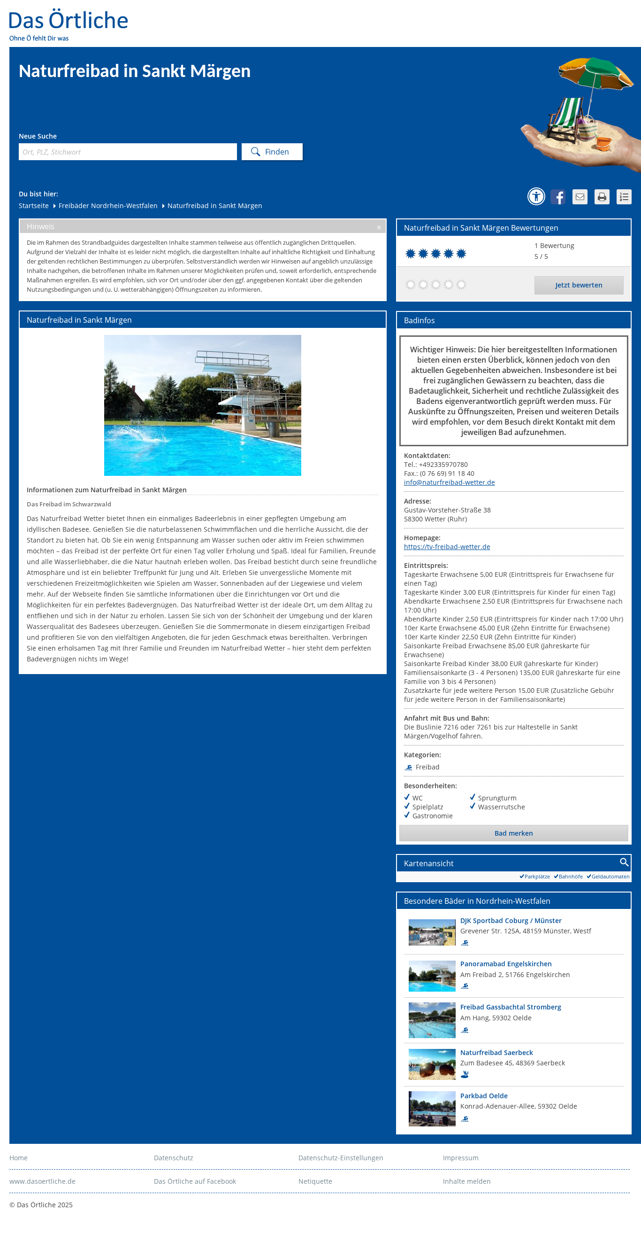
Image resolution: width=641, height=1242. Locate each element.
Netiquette (315, 1181)
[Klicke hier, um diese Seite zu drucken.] (602, 196)
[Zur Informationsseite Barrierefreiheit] (536, 196)
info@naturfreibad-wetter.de (449, 482)
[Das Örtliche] (72, 14)
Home (18, 1157)
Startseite (34, 205)
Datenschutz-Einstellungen (340, 1157)
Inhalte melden (467, 1181)
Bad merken (514, 833)
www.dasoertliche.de (42, 1181)
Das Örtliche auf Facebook (195, 1181)
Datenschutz (173, 1157)
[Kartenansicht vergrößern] (625, 863)
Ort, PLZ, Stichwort (60, 137)
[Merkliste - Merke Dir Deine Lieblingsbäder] (624, 196)
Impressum (461, 1157)
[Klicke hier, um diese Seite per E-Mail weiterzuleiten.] (580, 196)
